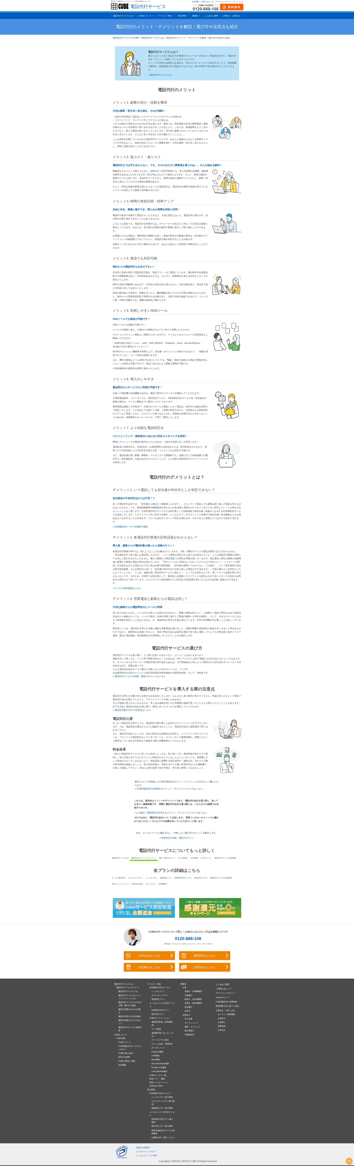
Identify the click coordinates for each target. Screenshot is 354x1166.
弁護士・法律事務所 (193, 991)
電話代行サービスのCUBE (126, 38)
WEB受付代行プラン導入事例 (162, 1120)
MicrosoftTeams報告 (160, 1063)
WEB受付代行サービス (183, 878)
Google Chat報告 (158, 1067)
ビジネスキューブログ (146, 1151)
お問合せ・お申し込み (225, 1010)
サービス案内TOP (118, 878)
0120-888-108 (188, 938)
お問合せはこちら (205, 967)
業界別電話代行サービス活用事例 (163, 1132)
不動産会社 (189, 1034)
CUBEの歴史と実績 (126, 1061)
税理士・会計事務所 (193, 999)
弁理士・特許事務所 (193, 1003)
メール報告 (156, 1029)
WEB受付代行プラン (160, 1010)
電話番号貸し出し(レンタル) (162, 1034)
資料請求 (222, 1026)
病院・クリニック (192, 1027)
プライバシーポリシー (223, 2)
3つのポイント (206, 858)
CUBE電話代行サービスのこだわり (129, 1047)
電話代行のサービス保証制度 (225, 858)
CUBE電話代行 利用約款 (226, 1002)
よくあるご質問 (211, 16)
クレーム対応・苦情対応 (162, 1044)
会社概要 (195, 2)
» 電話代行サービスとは (160, 75)
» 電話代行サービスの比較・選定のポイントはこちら (139, 676)
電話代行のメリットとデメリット (143, 858)
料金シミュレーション (120, 884)
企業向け (186, 1015)
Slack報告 (155, 1059)
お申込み (222, 1030)
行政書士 (188, 995)
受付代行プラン (158, 1014)
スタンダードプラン (135, 878)
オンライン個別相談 (226, 1014)
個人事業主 (189, 1030)
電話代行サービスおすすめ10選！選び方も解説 (129, 1003)
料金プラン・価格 (157, 1079)
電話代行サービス (148, 6)
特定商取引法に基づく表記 (227, 1006)
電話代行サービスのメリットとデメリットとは (129, 996)
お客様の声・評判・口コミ (163, 1137)
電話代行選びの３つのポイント (129, 1021)
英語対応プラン (166, 878)
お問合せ (222, 1018)
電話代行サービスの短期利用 (221, 878)
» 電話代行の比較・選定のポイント (176, 838)
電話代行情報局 (143, 1147)
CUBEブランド (124, 1042)
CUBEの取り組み (125, 1053)
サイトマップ (238, 2)
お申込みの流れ (137, 884)
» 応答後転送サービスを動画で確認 (130, 526)
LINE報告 (155, 1056)
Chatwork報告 (157, 1052)
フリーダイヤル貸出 (160, 1040)
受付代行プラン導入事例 (162, 1126)
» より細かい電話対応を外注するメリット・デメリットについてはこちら (170, 812)
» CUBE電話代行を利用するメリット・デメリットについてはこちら (169, 789)
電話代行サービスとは (152, 38)
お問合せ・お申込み (231, 16)
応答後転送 (162, 884)
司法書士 (188, 1007)
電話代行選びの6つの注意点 (129, 1010)
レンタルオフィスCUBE (146, 1155)
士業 (184, 987)
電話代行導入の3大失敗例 (129, 1016)
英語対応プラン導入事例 (162, 1108)
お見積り (222, 1022)
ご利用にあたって (207, 2)
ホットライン (151, 884)
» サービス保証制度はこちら (127, 588)
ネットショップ (191, 1023)
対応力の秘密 (124, 1057)
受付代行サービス (201, 878)
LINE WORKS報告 (159, 1071)
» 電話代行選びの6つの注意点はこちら (132, 710)
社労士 (187, 1011)
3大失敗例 (194, 858)
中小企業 (188, 1019)
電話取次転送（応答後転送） (162, 1023)
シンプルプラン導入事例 (162, 1097)
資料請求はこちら (205, 955)
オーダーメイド (158, 1048)
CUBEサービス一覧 (157, 1075)
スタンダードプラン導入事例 (163, 1102)
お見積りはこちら (149, 967)
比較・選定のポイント (167, 858)
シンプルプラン (151, 878)
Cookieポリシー (223, 997)
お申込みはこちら (149, 955)
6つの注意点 (183, 858)
